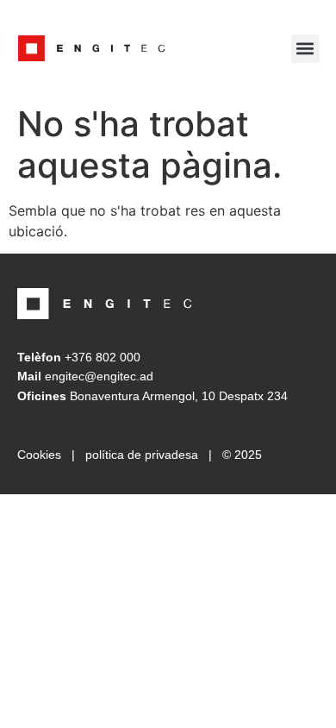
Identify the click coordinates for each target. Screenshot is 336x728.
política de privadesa (141, 454)
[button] (305, 49)
